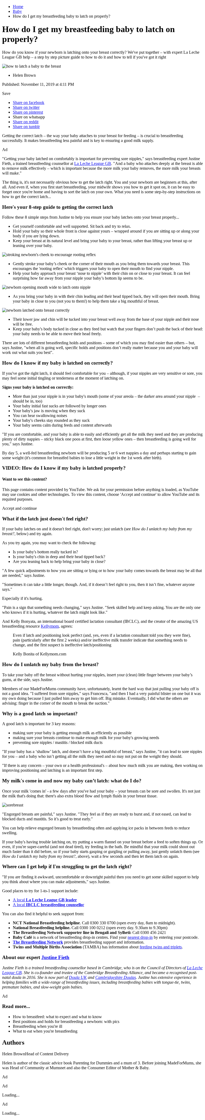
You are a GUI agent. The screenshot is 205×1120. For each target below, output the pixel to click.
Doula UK (78, 977)
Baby (17, 11)
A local (45, 900)
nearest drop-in (140, 937)
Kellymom (50, 626)
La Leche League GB (92, 163)
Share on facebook (28, 102)
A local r (48, 904)
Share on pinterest (28, 112)
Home (18, 6)
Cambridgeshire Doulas (115, 977)
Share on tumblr (26, 126)
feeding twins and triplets (161, 947)
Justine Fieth (55, 957)
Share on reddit (25, 121)
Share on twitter (26, 107)
